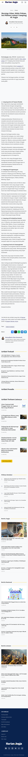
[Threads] (19, 748)
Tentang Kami (4, 714)
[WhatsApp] (22, 748)
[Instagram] (12, 748)
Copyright (3, 719)
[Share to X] (15, 332)
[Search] (22, 2)
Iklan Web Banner (5, 724)
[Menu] (2, 2)
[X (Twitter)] (9, 748)
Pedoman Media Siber (6, 717)
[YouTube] (15, 748)
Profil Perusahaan (5, 722)
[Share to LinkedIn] (22, 332)
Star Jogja (3, 739)
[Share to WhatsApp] (19, 332)
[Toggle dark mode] (25, 2)
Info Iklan (3, 726)
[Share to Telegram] (25, 332)
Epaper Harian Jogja (12, 321)
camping (19, 66)
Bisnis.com (3, 736)
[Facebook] (6, 748)
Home (11, 10)
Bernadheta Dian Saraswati (15, 21)
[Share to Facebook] (12, 332)
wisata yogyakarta (10, 326)
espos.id (3, 734)
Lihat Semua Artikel (6, 461)
